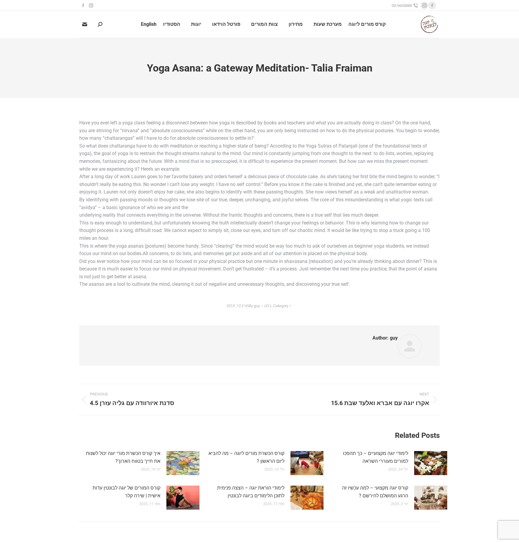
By (254, 306)
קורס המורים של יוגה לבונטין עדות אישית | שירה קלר (126, 492)
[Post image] (430, 463)
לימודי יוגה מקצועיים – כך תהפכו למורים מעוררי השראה (375, 457)
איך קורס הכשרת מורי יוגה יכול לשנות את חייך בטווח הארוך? (123, 457)
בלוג (268, 306)
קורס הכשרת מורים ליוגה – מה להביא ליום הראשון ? (246, 457)
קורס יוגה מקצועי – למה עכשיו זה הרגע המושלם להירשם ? (375, 492)
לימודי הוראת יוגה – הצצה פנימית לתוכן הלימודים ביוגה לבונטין (250, 492)
